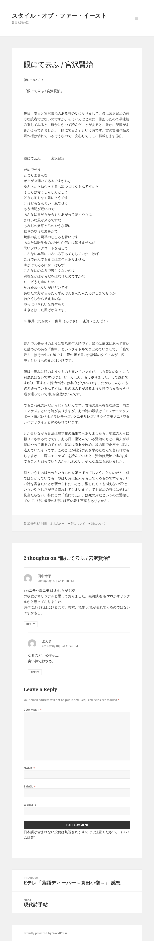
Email (30, 786)
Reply (30, 624)
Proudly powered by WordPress (45, 933)
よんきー (59, 523)
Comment (33, 710)
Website (30, 805)
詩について (78, 523)
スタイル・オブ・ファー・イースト (59, 15)
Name (29, 768)
